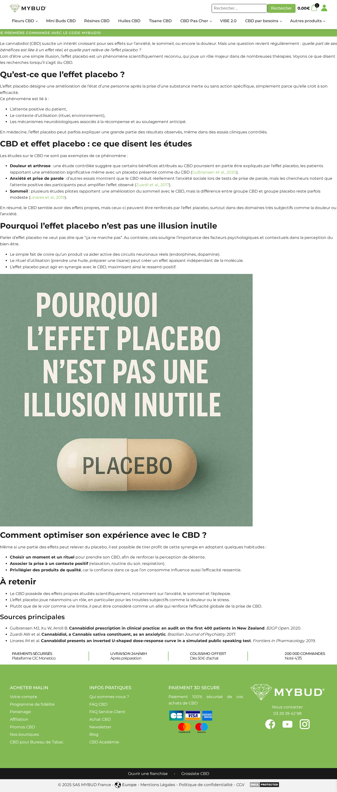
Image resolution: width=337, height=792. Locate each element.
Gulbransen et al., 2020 (214, 172)
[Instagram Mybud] (305, 724)
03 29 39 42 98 (287, 713)
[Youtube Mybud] (291, 724)
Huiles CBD (129, 20)
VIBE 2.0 (228, 20)
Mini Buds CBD (61, 20)
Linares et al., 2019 (47, 197)
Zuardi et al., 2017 (152, 184)
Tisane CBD (160, 20)
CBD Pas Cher (194, 20)
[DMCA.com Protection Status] (264, 786)
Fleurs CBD (23, 20)
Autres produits (306, 20)
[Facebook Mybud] (273, 724)
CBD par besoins (261, 20)
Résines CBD (97, 20)
